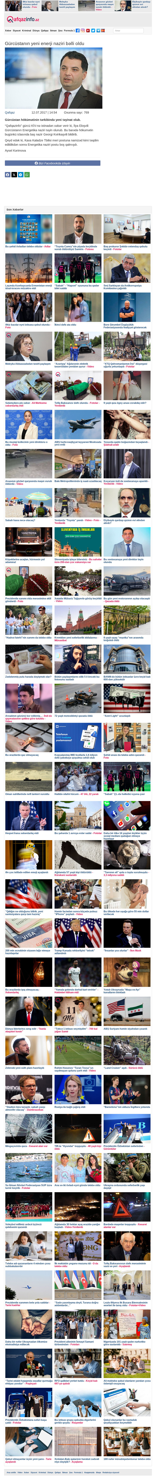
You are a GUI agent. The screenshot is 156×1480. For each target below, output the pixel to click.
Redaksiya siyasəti (111, 1472)
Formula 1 (69, 30)
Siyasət (17, 30)
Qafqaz (45, 30)
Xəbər (8, 30)
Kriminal (26, 30)
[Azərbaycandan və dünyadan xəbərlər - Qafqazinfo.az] (22, 19)
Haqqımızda (89, 1472)
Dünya (36, 30)
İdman (53, 30)
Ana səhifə (11, 1472)
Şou (60, 30)
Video (20, 1472)
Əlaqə (98, 1472)
